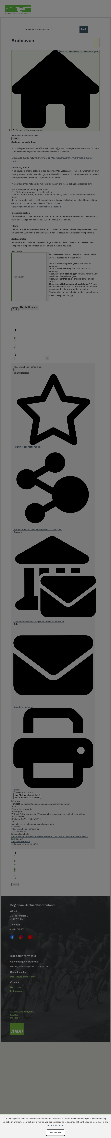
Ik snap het (55, 1132)
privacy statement (55, 1125)
